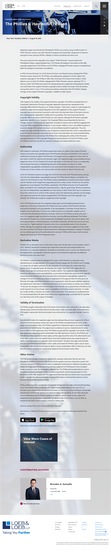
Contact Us (98, 522)
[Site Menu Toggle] (104, 6)
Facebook (84, 525)
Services (77, 6)
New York (57, 525)
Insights (67, 6)
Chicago (57, 527)
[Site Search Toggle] (96, 6)
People (58, 6)
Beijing (70, 529)
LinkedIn (84, 522)
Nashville (57, 529)
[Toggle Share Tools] (104, 22)
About (87, 6)
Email (64, 491)
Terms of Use (98, 527)
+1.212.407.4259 (55, 491)
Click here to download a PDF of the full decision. (38, 426)
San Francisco (72, 525)
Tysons (70, 527)
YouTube (84, 529)
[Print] (104, 25)
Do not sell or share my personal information (101, 534)
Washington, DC (72, 522)
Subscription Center (100, 529)
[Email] (104, 19)
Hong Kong (71, 532)
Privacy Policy (99, 525)
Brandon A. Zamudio (61, 484)
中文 (23, 6)
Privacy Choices (99, 531)
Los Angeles (58, 522)
